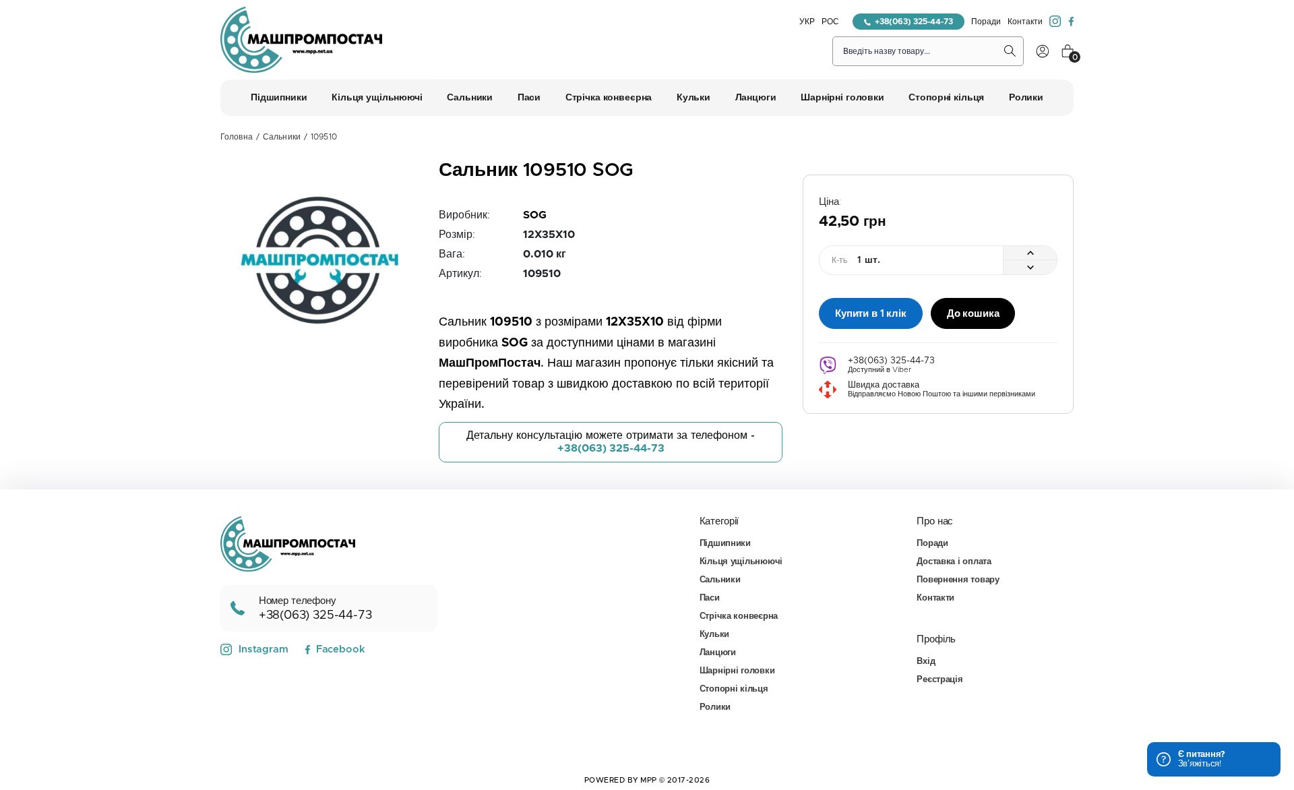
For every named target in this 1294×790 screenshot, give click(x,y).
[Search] (1010, 51)
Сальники (282, 137)
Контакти (1025, 22)
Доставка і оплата (954, 561)
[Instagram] (1055, 22)
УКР (807, 22)
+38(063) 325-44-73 (914, 22)
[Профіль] (1042, 51)
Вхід (926, 661)
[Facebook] (1071, 21)
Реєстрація (939, 679)
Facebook (340, 649)
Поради (986, 22)
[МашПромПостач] (301, 40)
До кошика (973, 314)
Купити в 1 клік (870, 314)
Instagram (263, 649)
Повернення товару (958, 580)
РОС (830, 22)
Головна (236, 137)
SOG (535, 215)
